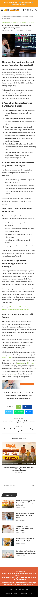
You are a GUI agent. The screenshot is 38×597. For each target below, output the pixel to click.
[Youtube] (30, 10)
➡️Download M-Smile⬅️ (26, 2)
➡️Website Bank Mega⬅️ (10, 2)
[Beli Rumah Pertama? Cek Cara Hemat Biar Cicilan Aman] (8, 516)
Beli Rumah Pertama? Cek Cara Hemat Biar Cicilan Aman (25, 516)
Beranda (4, 16)
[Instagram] (28, 10)
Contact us (23, 593)
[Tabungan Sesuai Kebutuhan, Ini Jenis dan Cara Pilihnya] (8, 529)
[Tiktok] (32, 10)
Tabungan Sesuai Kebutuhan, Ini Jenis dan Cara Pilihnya (25, 528)
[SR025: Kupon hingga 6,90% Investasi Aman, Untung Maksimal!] (19, 453)
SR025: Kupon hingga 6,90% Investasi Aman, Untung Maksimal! (26, 503)
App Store (20, 363)
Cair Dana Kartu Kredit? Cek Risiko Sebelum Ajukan (25, 540)
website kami (6, 358)
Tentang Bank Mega (11, 593)
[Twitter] (25, 10)
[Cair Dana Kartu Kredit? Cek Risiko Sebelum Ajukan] (8, 542)
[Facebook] (23, 10)
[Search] (36, 10)
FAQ (31, 593)
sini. (13, 374)
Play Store (30, 363)
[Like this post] (19, 407)
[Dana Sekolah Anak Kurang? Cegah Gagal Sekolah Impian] (8, 554)
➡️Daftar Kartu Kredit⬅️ (19, 4)
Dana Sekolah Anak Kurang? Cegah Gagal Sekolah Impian (26, 552)
